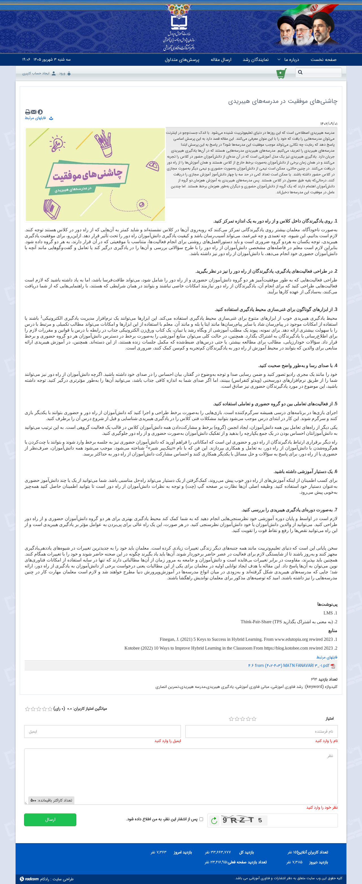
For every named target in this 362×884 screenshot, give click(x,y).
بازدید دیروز (318, 862)
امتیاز (330, 719)
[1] (231, 719)
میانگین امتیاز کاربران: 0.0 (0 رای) (80, 709)
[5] (254, 719)
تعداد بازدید (327, 679)
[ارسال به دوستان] (33, 112)
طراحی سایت (63, 879)
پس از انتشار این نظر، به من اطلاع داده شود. (161, 819)
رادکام (44, 879)
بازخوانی (214, 819)
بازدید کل (246, 852)
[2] (237, 719)
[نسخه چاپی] (27, 112)
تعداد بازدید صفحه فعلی (249, 862)
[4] (248, 719)
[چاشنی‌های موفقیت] (95, 174)
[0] (27, 709)
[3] (242, 719)
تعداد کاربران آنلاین (315, 852)
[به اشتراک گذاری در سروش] (40, 112)
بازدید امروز (183, 852)
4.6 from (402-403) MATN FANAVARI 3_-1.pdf (288, 666)
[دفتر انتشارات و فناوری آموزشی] (179, 33)
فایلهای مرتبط (37, 118)
